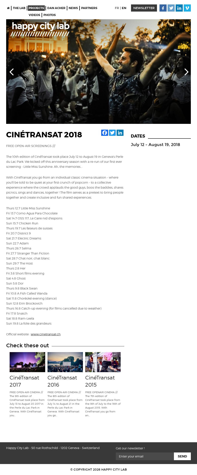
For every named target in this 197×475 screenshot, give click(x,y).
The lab (19, 8)
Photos (49, 15)
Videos (34, 15)
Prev (11, 71)
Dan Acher (56, 8)
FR (117, 8)
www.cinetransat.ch (46, 334)
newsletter (144, 8)
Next (185, 71)
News (73, 8)
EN (124, 8)
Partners (89, 8)
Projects (36, 8)
